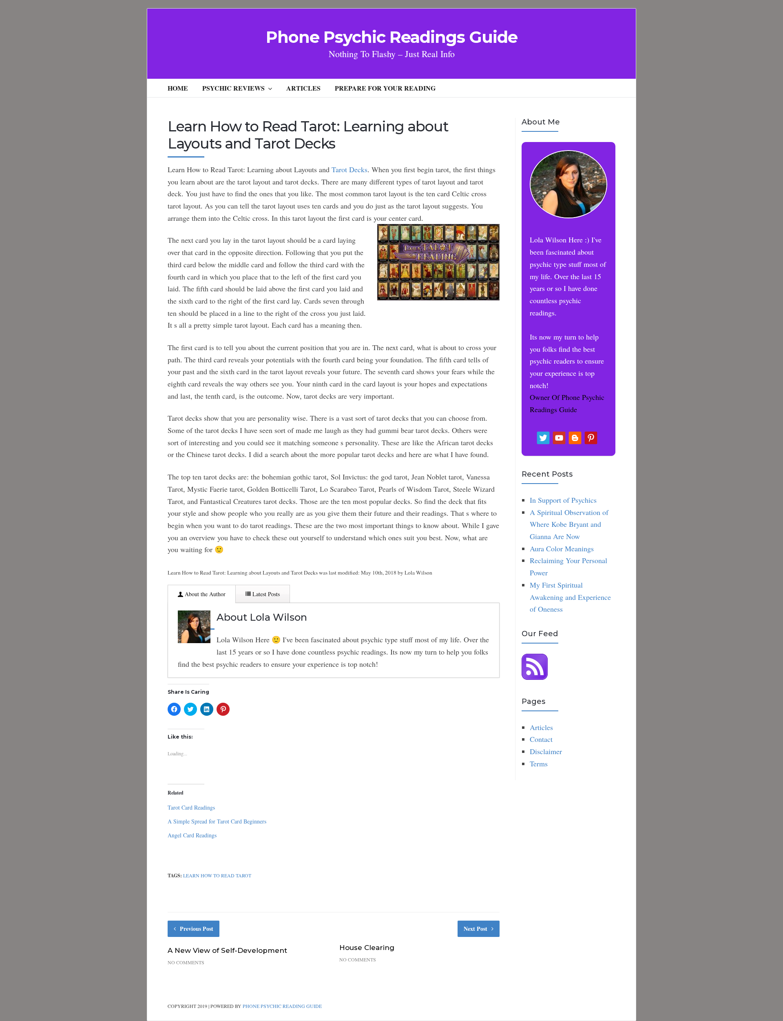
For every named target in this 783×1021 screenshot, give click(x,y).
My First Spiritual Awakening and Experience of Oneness (570, 597)
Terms (539, 763)
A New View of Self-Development (227, 950)
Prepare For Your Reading (385, 88)
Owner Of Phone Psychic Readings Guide (567, 403)
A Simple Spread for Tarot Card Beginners (217, 821)
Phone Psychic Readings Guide (392, 37)
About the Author (204, 594)
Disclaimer (546, 751)
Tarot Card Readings (191, 807)
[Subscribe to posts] (535, 677)
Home (178, 88)
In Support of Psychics (563, 500)
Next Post (475, 928)
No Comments (186, 962)
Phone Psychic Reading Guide (282, 1006)
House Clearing (366, 947)
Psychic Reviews (233, 88)
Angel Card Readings (192, 835)
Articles (303, 88)
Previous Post (196, 928)
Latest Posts (265, 594)
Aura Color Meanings (562, 548)
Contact (541, 739)
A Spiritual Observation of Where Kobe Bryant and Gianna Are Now (569, 524)
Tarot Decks (349, 169)
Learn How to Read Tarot (217, 875)
